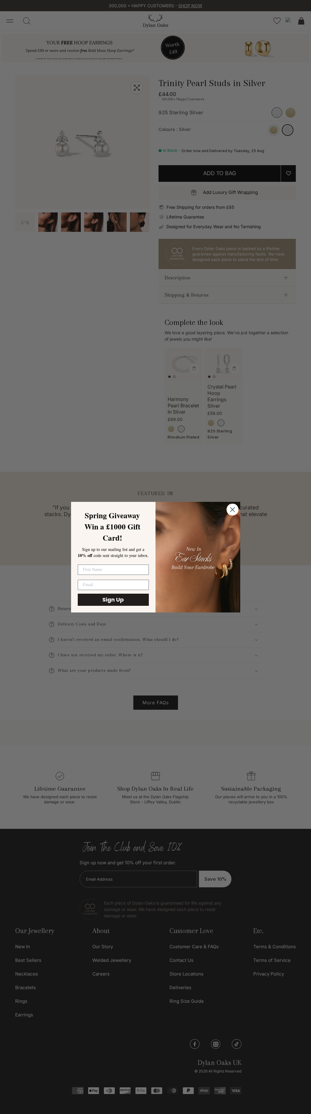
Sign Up (113, 599)
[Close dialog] (232, 509)
